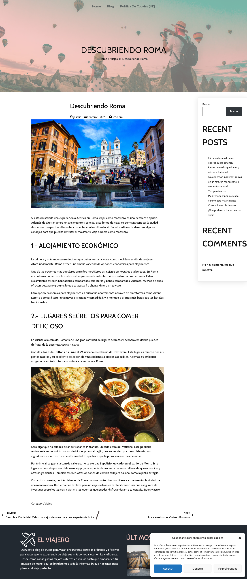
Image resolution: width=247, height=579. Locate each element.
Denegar (198, 568)
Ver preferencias (227, 568)
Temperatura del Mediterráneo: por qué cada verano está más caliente (223, 196)
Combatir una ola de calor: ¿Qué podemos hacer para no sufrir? (224, 210)
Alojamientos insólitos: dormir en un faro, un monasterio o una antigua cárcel (225, 181)
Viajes (114, 59)
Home (103, 59)
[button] (240, 538)
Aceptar (168, 568)
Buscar (206, 104)
